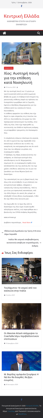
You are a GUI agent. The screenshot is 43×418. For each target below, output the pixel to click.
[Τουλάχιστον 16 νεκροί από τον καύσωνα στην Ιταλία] (21, 259)
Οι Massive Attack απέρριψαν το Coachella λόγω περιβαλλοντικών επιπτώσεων (21, 336)
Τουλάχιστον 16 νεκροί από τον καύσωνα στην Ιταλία (20, 289)
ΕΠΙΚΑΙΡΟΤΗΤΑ (9, 68)
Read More (26, 222)
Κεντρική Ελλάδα (21, 16)
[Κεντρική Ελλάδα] (4, 33)
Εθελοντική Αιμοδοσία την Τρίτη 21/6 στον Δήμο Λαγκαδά (22, 232)
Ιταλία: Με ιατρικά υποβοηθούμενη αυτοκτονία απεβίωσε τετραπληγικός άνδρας (23, 242)
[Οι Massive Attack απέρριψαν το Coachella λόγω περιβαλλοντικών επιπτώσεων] (21, 305)
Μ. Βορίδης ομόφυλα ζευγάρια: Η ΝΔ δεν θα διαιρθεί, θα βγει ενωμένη (21, 377)
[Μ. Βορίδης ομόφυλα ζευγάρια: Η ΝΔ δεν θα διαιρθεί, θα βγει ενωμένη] (21, 353)
